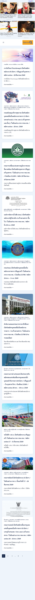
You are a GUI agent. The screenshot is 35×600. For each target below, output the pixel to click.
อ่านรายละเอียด (8, 84)
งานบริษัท (6, 64)
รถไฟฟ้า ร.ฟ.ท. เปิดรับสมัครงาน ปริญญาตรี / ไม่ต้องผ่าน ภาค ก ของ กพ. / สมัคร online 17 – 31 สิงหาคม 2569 (17, 438)
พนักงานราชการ (13, 106)
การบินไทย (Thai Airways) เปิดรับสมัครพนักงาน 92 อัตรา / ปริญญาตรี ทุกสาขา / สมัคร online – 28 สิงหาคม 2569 (17, 71)
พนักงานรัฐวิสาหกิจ (8, 209)
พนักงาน (11, 160)
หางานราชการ (17, 160)
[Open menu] (3, 42)
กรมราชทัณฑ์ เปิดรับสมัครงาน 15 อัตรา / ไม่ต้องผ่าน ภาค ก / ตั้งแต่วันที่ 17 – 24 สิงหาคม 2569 (17, 481)
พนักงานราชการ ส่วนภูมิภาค (10, 107)
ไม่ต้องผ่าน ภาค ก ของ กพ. (14, 109)
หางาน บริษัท (20, 64)
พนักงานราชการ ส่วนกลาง (23, 106)
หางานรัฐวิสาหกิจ (16, 209)
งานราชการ (6, 106)
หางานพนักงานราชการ (21, 107)
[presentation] (17, 55)
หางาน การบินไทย (13, 64)
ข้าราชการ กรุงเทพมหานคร (15, 368)
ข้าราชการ (6, 368)
